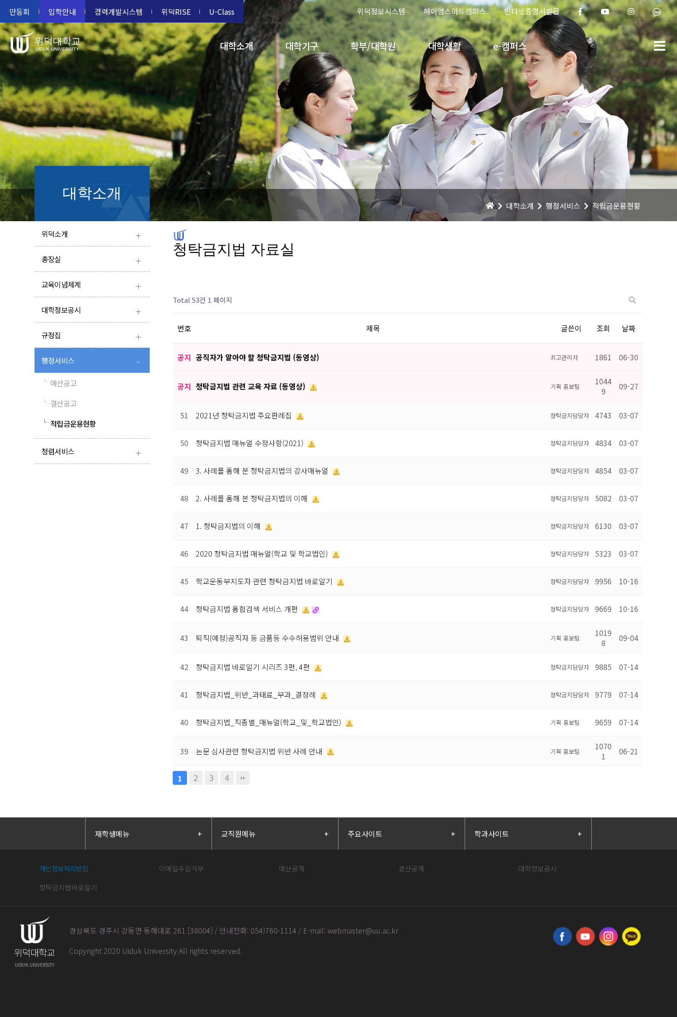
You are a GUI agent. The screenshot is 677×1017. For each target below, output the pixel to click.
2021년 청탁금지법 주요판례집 (245, 415)
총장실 (91, 260)
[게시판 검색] (632, 300)
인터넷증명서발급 (532, 11)
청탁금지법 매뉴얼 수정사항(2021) (250, 442)
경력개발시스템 (118, 11)
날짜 (629, 328)
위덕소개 (91, 235)
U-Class (221, 11)
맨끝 (243, 778)
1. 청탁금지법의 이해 (229, 525)
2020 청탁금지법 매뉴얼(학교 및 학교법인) (263, 553)
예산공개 (291, 868)
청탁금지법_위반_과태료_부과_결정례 (257, 694)
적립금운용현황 (68, 423)
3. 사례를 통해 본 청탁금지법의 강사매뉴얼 (263, 470)
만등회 (19, 11)
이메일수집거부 (181, 868)
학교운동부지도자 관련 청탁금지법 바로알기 (265, 581)
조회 (603, 328)
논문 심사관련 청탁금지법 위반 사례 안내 (260, 751)
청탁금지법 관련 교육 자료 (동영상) (251, 386)
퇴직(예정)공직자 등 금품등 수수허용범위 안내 (268, 637)
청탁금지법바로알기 (68, 887)
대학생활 (444, 46)
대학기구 (301, 46)
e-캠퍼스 (509, 46)
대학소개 (236, 46)
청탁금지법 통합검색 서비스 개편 (248, 608)
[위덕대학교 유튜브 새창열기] (585, 936)
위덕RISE (176, 11)
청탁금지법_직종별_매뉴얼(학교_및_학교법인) (269, 722)
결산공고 (58, 403)
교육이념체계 (91, 285)
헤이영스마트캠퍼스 (455, 11)
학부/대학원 (373, 46)
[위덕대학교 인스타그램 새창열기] (608, 936)
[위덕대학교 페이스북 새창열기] (562, 936)
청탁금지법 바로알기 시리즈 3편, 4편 (254, 666)
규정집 (91, 336)
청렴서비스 (91, 452)
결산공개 (411, 868)
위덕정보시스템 (381, 11)
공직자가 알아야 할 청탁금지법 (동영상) (257, 357)
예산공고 (58, 382)
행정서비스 (90, 361)
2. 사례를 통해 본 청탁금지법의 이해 (252, 498)
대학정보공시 (91, 311)
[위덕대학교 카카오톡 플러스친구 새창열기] (631, 936)
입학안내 (62, 11)
